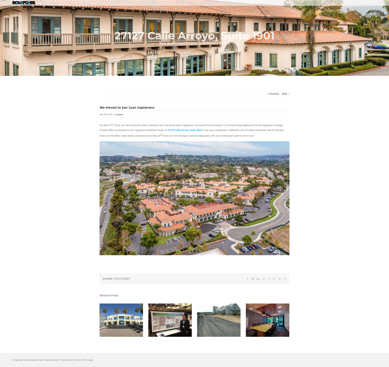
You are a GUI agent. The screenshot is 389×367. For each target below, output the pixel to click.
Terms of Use (80, 360)
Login (90, 360)
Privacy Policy (67, 360)
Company (119, 114)
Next (284, 93)
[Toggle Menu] (374, 3)
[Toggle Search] (365, 3)
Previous (274, 93)
